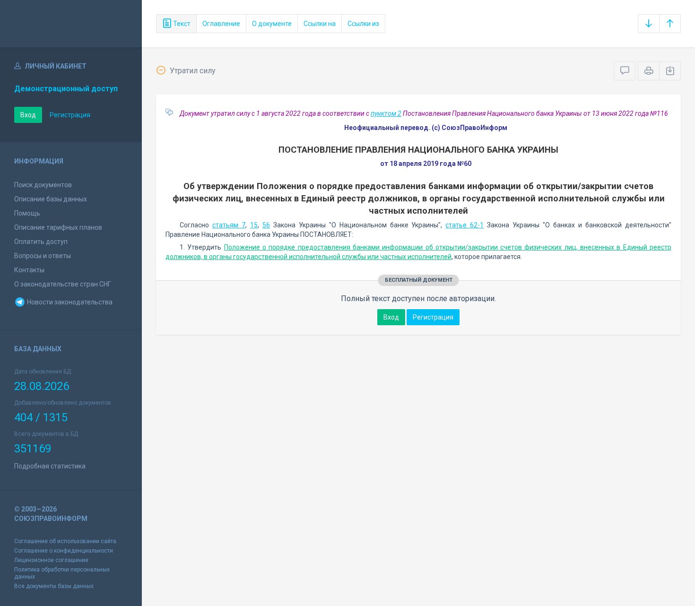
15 (254, 225)
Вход (28, 115)
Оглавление (221, 23)
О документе (272, 23)
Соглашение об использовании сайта (65, 541)
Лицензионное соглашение (51, 560)
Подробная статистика (50, 466)
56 (266, 225)
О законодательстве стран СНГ (62, 284)
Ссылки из (363, 23)
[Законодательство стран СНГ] (71, 23)
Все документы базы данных (54, 586)
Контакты (29, 270)
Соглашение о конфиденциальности (63, 550)
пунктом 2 (386, 113)
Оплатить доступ (41, 241)
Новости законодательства (69, 302)
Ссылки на (320, 23)
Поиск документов (43, 185)
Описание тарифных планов (58, 227)
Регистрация (70, 115)
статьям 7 (228, 225)
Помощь (27, 213)
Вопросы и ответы (42, 256)
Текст (181, 23)
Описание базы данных (50, 199)
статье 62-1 (464, 225)
